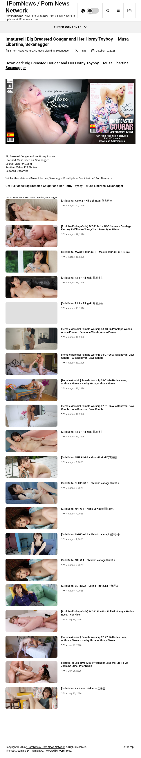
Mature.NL (31, 50)
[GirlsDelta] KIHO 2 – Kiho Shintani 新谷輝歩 (86, 200)
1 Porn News (17, 50)
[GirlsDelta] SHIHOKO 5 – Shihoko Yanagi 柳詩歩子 (90, 483)
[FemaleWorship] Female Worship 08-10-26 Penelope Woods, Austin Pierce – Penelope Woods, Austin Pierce (96, 331)
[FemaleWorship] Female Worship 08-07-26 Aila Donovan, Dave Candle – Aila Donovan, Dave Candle (98, 356)
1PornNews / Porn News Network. (45, 747)
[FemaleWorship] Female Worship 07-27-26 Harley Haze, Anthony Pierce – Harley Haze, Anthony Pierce (94, 639)
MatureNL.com (23, 163)
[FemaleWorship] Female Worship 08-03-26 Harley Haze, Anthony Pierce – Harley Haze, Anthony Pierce (94, 382)
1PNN (82, 50)
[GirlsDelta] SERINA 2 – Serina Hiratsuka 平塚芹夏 (90, 585)
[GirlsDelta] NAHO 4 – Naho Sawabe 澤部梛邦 (87, 508)
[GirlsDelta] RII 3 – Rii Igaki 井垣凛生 (82, 303)
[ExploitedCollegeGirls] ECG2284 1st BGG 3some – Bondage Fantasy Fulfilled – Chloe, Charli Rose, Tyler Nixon (96, 228)
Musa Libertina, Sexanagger (53, 50)
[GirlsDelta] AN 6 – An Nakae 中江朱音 (83, 688)
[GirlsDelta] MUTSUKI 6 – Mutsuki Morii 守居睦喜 (89, 457)
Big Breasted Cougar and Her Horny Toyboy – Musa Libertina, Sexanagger (74, 186)
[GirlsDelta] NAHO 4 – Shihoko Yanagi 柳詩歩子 (88, 560)
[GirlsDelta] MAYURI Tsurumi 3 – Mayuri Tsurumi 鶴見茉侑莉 (96, 252)
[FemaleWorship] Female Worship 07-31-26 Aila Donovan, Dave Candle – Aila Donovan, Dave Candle (98, 408)
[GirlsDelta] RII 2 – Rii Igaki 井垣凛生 (82, 431)
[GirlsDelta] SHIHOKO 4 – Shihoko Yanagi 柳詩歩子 (90, 534)
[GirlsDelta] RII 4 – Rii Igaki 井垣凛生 (82, 277)
